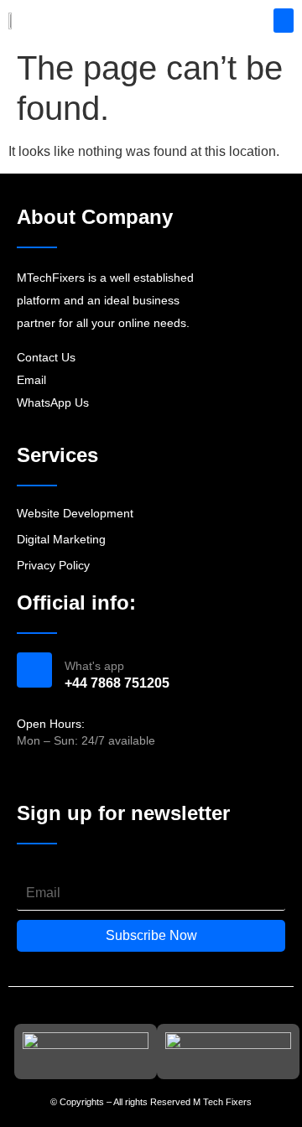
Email (31, 380)
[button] (283, 20)
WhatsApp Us (53, 402)
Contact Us (46, 357)
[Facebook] (26, 775)
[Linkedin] (85, 775)
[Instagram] (56, 775)
